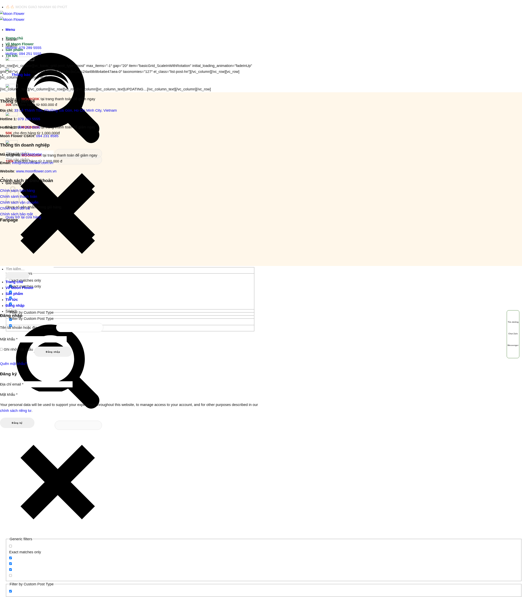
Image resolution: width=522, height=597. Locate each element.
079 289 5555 (29, 119)
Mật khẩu (9, 339)
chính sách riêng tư (15, 411)
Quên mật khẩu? (13, 364)
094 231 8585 (47, 136)
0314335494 (31, 154)
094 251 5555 (29, 127)
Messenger (513, 345)
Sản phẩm (14, 50)
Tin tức (12, 56)
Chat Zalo (513, 333)
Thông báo (21, 75)
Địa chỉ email (11, 384)
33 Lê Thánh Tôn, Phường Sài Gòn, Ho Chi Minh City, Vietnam (65, 110)
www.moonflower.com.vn (36, 171)
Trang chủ (14, 38)
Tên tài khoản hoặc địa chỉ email (27, 328)
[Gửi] (17, 275)
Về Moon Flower (20, 44)
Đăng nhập (53, 352)
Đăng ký (17, 423)
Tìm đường (513, 322)
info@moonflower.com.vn (32, 163)
